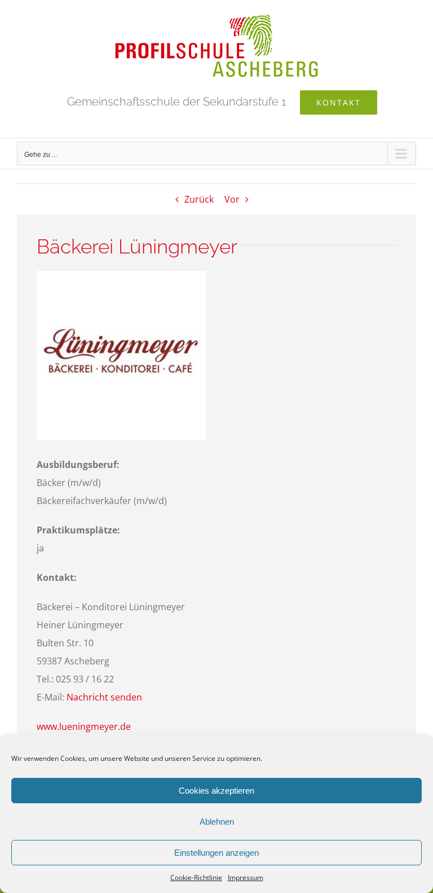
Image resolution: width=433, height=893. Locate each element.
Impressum (245, 877)
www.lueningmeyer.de (84, 726)
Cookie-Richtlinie (196, 877)
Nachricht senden (104, 697)
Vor (232, 199)
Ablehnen (217, 821)
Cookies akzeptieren (216, 790)
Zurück (199, 199)
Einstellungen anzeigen (216, 852)
